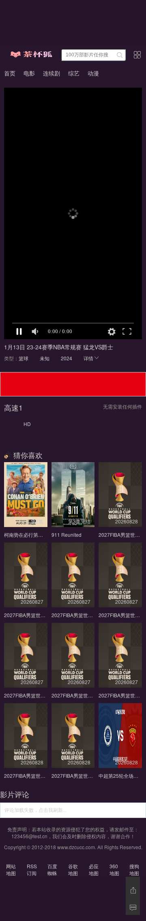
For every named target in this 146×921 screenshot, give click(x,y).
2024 (66, 358)
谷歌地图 (73, 869)
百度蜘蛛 (52, 869)
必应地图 (94, 869)
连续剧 (51, 73)
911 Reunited (67, 534)
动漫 (93, 73)
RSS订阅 (32, 869)
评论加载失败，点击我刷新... (35, 810)
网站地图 (11, 869)
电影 (29, 73)
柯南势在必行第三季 (26, 534)
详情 (88, 358)
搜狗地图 (134, 869)
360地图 (114, 869)
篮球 (23, 358)
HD (27, 423)
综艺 (73, 73)
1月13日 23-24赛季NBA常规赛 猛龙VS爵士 (58, 347)
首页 (9, 73)
